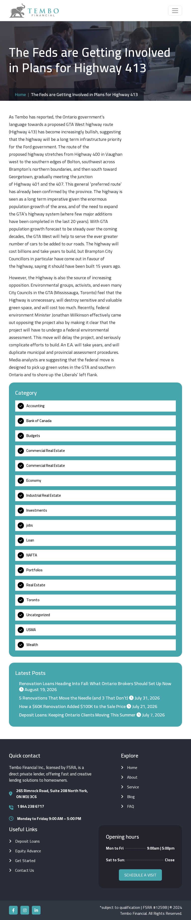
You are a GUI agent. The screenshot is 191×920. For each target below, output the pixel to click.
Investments (36, 510)
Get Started (25, 860)
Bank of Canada (38, 420)
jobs (29, 525)
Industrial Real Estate (43, 495)
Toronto (33, 599)
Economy (33, 480)
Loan (30, 540)
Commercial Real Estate (45, 450)
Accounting (35, 405)
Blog (131, 796)
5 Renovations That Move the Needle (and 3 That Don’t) (73, 698)
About (132, 777)
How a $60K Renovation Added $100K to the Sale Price (72, 706)
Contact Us (24, 870)
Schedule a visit (140, 875)
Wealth (32, 644)
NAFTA (31, 555)
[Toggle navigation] (175, 11)
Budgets (33, 435)
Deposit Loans (27, 841)
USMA (31, 629)
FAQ (130, 806)
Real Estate (35, 585)
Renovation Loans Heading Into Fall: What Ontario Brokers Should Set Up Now (95, 683)
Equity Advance (28, 851)
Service (133, 787)
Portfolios (34, 570)
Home (20, 94)
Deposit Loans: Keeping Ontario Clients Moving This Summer (77, 715)
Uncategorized (38, 614)
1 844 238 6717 (30, 806)
